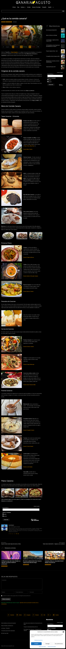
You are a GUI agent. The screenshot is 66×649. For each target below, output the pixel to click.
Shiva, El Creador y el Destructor (7, 625)
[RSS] (42, 615)
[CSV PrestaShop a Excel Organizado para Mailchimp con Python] (63, 46)
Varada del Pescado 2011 (51, 66)
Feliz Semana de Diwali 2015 (51, 30)
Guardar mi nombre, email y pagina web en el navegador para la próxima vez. (17, 595)
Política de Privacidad (52, 646)
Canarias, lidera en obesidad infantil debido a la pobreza (54, 561)
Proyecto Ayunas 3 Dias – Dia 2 (52, 51)
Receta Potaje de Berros (28, 257)
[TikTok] (12, 533)
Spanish (5, 516)
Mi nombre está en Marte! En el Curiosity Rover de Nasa (33, 623)
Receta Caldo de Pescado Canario (30, 276)
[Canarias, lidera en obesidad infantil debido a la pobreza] (55, 555)
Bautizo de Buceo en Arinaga (51, 35)
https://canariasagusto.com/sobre (14, 526)
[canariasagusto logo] (33, 2)
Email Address (6, 507)
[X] (14, 533)
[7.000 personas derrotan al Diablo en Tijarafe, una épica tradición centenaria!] (11, 555)
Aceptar (36, 643)
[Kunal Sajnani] (4, 529)
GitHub (20, 615)
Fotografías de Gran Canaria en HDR (53, 56)
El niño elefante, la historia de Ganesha (8, 623)
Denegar (48, 643)
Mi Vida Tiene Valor (4, 633)
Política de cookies (42, 646)
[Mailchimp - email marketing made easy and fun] (34, 520)
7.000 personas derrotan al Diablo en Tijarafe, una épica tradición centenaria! (10, 562)
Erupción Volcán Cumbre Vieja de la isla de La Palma (11, 544)
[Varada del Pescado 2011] (63, 67)
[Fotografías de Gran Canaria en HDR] (63, 56)
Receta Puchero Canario (28, 346)
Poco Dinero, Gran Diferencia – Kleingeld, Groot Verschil (32, 630)
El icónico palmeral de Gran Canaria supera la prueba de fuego (32, 561)
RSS (44, 615)
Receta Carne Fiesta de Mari (29, 384)
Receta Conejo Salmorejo (28, 364)
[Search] (63, 11)
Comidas (3, 21)
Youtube (57, 615)
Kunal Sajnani (11, 525)
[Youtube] (18, 533)
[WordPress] (16, 533)
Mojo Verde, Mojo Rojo (29, 146)
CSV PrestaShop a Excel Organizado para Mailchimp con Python (53, 46)
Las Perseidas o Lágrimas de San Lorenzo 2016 (52, 40)
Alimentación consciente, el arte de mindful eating (52, 61)
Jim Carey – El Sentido (5, 628)
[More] (38, 47)
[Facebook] (9, 533)
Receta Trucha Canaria (28, 446)
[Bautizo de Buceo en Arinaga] (63, 35)
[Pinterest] (33, 615)
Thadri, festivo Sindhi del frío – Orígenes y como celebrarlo (54, 544)
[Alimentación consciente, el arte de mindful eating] (63, 62)
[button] (63, 632)
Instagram (28, 615)
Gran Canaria (14, 52)
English (4, 514)
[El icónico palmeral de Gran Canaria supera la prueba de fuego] (33, 555)
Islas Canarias (9, 21)
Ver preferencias (59, 643)
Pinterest (37, 615)
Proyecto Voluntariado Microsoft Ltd (31, 626)
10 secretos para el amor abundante (8, 630)
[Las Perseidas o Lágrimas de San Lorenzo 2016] (63, 41)
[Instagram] (10, 533)
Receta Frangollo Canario (28, 430)
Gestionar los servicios (38, 640)
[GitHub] (17, 615)
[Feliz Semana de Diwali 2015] (63, 30)
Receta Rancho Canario (28, 291)
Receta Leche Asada (27, 467)
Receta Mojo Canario (27, 149)
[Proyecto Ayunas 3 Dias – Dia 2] (63, 51)
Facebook (12, 615)
